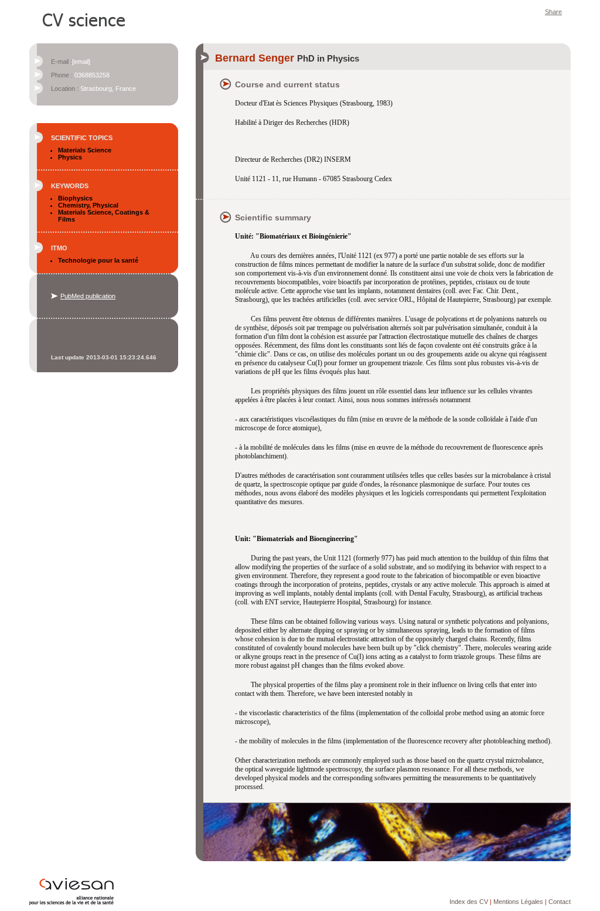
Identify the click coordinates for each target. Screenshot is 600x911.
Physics (70, 157)
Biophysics (75, 198)
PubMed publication (87, 296)
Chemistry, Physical (88, 205)
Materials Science (84, 150)
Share (553, 11)
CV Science (84, 18)
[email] (81, 61)
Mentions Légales (518, 901)
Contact (559, 901)
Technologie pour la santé (98, 260)
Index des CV (468, 901)
